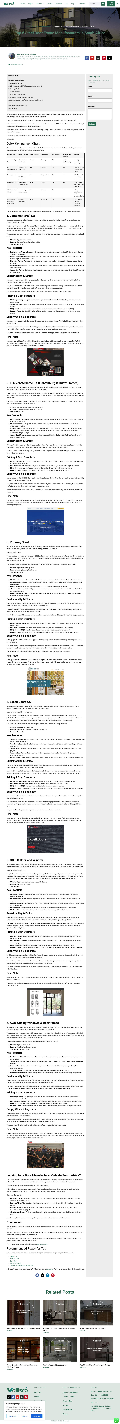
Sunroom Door (67, 1401)
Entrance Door (67, 1409)
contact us (49, 1269)
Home (23, 4)
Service (49, 4)
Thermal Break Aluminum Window (21, 1265)
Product (39, 4)
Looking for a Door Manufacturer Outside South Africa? (25, 100)
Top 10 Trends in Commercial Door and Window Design (22, 1366)
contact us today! (42, 1244)
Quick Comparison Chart (16, 80)
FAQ (66, 4)
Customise (12, 1416)
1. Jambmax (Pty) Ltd (15, 83)
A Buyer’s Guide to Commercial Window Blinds (59, 1329)
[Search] (103, 4)
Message (91, 106)
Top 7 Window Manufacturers (55, 1365)
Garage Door (14, 1259)
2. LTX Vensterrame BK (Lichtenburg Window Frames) (25, 86)
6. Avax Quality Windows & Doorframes (20, 97)
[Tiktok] (109, 58)
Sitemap (65, 1414)
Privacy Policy (39, 1414)
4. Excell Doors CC (14, 92)
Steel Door (13, 1256)
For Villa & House (68, 1397)
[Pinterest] (104, 58)
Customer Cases (39, 1401)
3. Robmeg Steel (13, 89)
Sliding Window (15, 1263)
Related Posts (12, 108)
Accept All (36, 1416)
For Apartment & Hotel (70, 1392)
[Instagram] (98, 58)
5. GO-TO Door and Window (16, 94)
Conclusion (12, 103)
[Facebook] (87, 58)
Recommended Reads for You (17, 106)
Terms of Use (38, 1409)
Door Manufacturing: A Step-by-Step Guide (23, 1328)
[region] (24, 1410)
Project (30, 4)
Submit (92, 124)
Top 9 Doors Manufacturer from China (95, 1365)
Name (90, 86)
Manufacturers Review (41, 26)
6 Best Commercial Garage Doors (92, 1328)
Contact (82, 4)
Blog (72, 4)
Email (90, 96)
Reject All (24, 1416)
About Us (58, 4)
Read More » (10, 1330)
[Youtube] (92, 58)
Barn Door (13, 1261)
